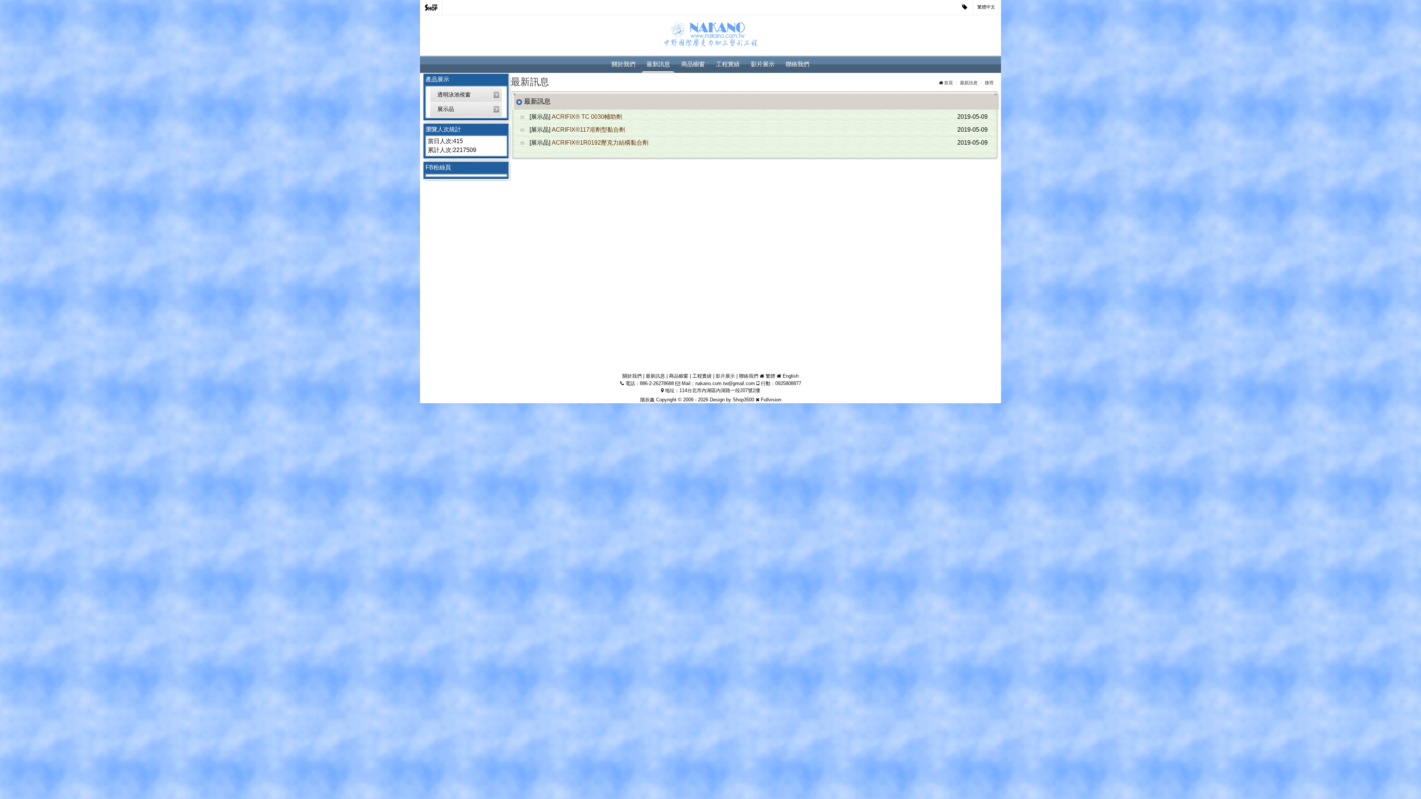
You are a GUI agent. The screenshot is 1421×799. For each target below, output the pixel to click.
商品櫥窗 (693, 64)
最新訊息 (658, 64)
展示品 (445, 109)
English (791, 376)
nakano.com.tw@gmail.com (725, 383)
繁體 (770, 376)
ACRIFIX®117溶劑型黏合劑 (588, 130)
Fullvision (771, 399)
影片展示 (763, 64)
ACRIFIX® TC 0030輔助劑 (587, 117)
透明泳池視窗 (454, 94)
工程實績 (728, 64)
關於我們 (623, 64)
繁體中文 (986, 7)
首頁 (948, 82)
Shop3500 (743, 399)
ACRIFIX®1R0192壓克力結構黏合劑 (600, 142)
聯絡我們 (797, 64)
